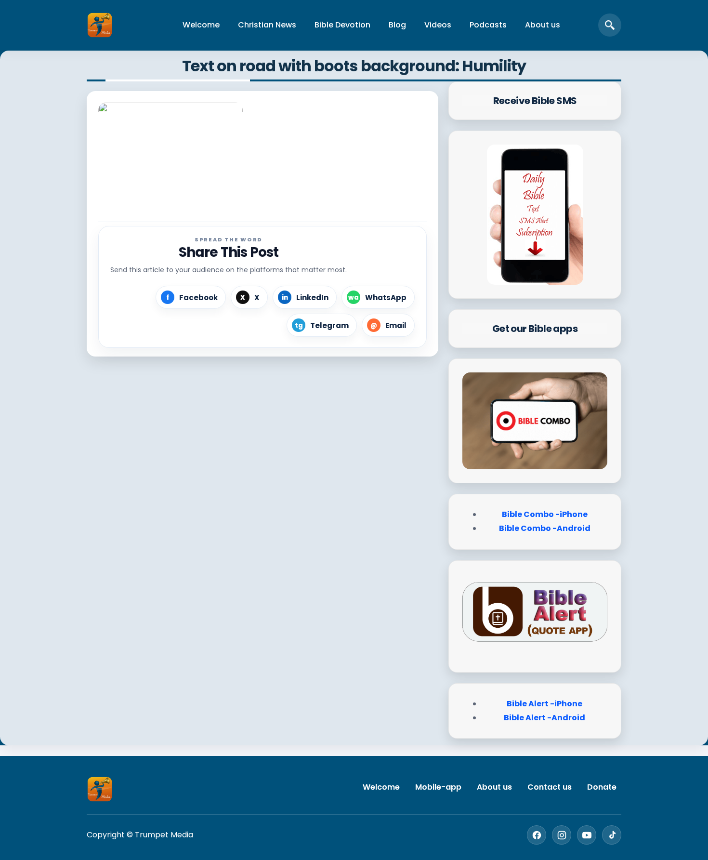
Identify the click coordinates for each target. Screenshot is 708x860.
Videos (437, 24)
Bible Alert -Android (544, 717)
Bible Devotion (342, 24)
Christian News (267, 24)
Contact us (549, 787)
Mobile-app (438, 787)
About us (542, 24)
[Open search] (609, 25)
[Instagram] (561, 835)
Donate (601, 787)
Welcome (201, 24)
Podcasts (488, 24)
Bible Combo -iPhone (545, 514)
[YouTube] (586, 835)
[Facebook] (536, 835)
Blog (397, 24)
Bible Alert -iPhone (544, 703)
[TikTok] (611, 835)
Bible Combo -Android (544, 528)
